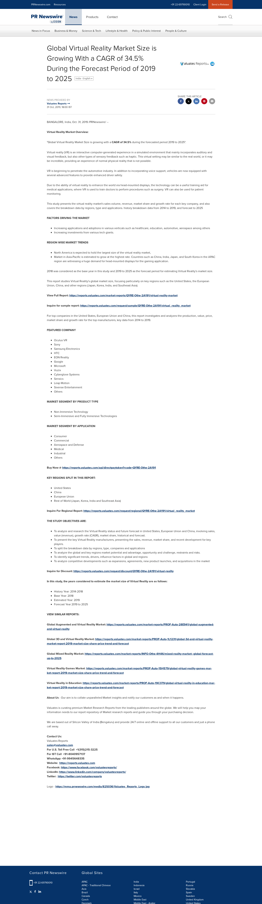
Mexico (138, 896)
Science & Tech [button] (91, 31)
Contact (112, 17)
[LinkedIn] (39, 891)
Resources (60, 4)
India (136, 881)
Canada (86, 896)
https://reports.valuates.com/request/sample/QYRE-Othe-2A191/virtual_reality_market (135, 306)
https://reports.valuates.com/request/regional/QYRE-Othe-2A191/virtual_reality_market (139, 511)
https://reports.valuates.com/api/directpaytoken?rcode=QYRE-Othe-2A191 (109, 468)
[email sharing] (212, 101)
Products (92, 17)
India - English (83, 78)
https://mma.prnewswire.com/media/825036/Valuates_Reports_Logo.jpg (102, 786)
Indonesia (139, 885)
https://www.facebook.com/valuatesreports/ (89, 767)
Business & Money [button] (66, 31)
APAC (85, 881)
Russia (189, 885)
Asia (84, 889)
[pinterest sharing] (204, 101)
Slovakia (190, 889)
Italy (136, 892)
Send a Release (220, 4)
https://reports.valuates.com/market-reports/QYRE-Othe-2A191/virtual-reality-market (123, 295)
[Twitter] (31, 891)
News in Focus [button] (41, 31)
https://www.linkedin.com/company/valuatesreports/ (92, 772)
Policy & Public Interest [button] (146, 31)
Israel (137, 889)
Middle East (140, 899)
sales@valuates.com (60, 745)
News (73, 17)
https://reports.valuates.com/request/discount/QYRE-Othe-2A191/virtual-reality (123, 571)
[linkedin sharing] (196, 101)
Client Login (199, 4)
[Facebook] (35, 891)
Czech (85, 899)
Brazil (85, 892)
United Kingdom (195, 899)
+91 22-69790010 (43, 882)
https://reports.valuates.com (77, 763)
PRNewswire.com (40, 4)
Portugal (190, 881)
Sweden (190, 896)
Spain (189, 892)
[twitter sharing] (189, 101)
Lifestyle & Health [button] (117, 31)
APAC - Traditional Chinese (96, 885)
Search (222, 17)
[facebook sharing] (181, 101)
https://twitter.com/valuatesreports (80, 776)
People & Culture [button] (176, 31)
